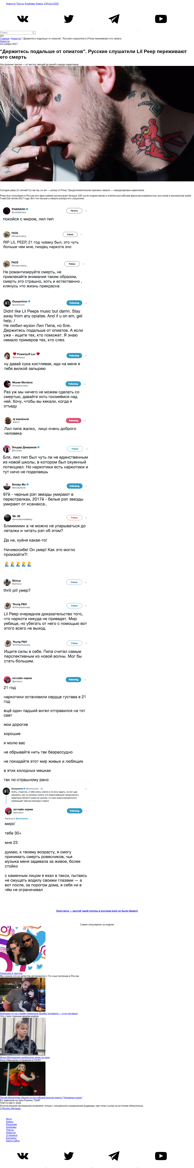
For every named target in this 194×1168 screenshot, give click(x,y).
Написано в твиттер (11, 973)
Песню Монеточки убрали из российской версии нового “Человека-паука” (41, 1097)
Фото (9, 1119)
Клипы (39, 3)
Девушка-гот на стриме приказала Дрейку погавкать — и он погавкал (39, 1013)
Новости (11, 3)
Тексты (20, 3)
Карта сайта (13, 1141)
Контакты (11, 1138)
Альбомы (30, 3)
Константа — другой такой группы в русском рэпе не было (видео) (97, 911)
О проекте (11, 1135)
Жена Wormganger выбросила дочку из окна (25, 1057)
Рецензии (11, 1124)
